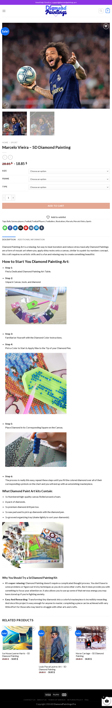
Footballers (50, 221)
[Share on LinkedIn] (36, 227)
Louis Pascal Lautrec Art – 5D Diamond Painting (52, 668)
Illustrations (60, 221)
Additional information (31, 239)
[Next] (104, 65)
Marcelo (69, 221)
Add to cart (56, 205)
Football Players (38, 221)
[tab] (9, 239)
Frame (5, 179)
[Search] (101, 11)
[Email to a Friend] (20, 227)
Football (28, 221)
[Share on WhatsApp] (4, 227)
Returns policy (75, 700)
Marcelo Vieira (79, 221)
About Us (42, 700)
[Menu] (4, 10)
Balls (9, 221)
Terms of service (56, 700)
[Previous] (8, 65)
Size (4, 171)
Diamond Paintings (99, 246)
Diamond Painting (47, 261)
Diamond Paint (20, 491)
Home (5, 142)
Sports (88, 221)
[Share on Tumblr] (41, 227)
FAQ (87, 700)
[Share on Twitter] (15, 227)
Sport (14, 142)
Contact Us (29, 700)
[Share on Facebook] (10, 227)
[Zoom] (6, 105)
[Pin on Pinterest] (25, 227)
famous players (18, 221)
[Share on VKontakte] (31, 227)
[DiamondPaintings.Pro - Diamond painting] (56, 11)
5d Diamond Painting (41, 577)
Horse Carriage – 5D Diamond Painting (90, 654)
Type (4, 187)
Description (9, 239)
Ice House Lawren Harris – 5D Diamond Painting (16, 654)
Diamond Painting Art (13, 246)
